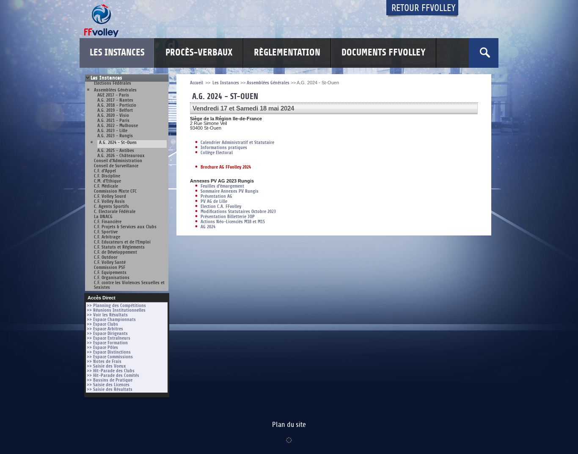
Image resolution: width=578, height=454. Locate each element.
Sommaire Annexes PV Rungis (230, 191)
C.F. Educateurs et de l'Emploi (122, 242)
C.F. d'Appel (105, 171)
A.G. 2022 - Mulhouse (117, 125)
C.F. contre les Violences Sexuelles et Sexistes (129, 285)
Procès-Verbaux (199, 52)
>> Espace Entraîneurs (108, 338)
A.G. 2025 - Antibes (115, 150)
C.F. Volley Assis (109, 201)
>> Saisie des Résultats (109, 389)
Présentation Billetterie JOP (228, 216)
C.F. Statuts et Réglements (119, 247)
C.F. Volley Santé (110, 262)
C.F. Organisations (111, 277)
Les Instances (117, 52)
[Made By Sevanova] (289, 436)
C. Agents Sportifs (111, 206)
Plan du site (289, 425)
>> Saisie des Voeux (106, 366)
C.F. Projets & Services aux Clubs (125, 227)
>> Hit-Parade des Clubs (111, 371)
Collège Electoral (217, 152)
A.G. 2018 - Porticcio (116, 105)
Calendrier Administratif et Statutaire (237, 142)
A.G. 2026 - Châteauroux (121, 155)
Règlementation (287, 52)
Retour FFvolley (423, 8)
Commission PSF (109, 267)
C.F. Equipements (110, 272)
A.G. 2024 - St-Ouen (118, 142)
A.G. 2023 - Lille (112, 130)
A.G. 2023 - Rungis (115, 135)
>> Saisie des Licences (108, 385)
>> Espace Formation (107, 343)
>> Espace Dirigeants (107, 333)
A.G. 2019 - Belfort (115, 110)
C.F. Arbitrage (107, 237)
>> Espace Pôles (102, 347)
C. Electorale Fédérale (114, 211)
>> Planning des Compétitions (116, 305)
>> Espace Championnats (111, 319)
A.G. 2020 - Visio (113, 115)
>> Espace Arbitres (105, 329)
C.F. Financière (107, 221)
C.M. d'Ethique (107, 181)
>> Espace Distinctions (109, 352)
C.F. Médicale (106, 186)
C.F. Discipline (107, 176)
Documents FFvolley (383, 52)
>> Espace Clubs (102, 324)
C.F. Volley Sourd (110, 196)
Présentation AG (216, 196)
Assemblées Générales (115, 90)
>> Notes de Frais (104, 361)
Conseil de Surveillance (116, 166)
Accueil (196, 82)
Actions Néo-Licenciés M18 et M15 (233, 221)
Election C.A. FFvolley (221, 206)
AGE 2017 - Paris (113, 95)
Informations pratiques (224, 147)
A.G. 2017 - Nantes (115, 100)
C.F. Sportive (106, 232)
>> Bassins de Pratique (109, 380)
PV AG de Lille (214, 201)
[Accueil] (228, 20)
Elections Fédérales (112, 83)
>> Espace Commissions (110, 357)
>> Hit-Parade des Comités (113, 375)
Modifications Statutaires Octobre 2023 (238, 211)
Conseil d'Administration (118, 160)
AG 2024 (208, 227)
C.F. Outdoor (106, 257)
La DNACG (103, 216)
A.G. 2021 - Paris (113, 120)
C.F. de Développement (115, 252)
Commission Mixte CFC (115, 191)
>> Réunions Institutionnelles (116, 310)
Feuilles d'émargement (222, 186)
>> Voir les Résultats (107, 315)
